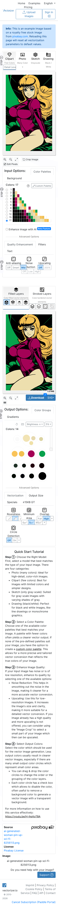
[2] (45, 306)
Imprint (30, 885)
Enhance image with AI (29, 229)
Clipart (10, 60)
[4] (25, 302)
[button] (49, 3)
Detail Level (10, 67)
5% (47, 424)
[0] (6, 302)
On (14, 540)
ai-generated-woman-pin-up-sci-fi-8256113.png (28, 862)
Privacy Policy (45, 885)
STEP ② (1, 192)
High (46, 518)
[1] (19, 302)
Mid (23, 267)
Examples (34, 3)
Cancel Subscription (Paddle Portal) (34, 902)
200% (47, 267)
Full (40, 518)
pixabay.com (20, 36)
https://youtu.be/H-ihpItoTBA (22, 816)
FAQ (34, 893)
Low (30, 271)
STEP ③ (1, 265)
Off (9, 540)
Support (44, 874)
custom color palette (28, 649)
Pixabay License (14, 850)
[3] (51, 306)
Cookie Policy (33, 889)
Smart (16, 267)
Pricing (28, 7)
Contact (51, 893)
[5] (39, 306)
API (41, 893)
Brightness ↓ (34, 424)
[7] (32, 306)
